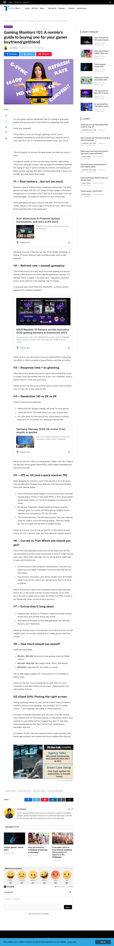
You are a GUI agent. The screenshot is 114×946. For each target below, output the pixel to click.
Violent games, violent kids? (14, 848)
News (42, 8)
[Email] (6, 138)
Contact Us (17, 2)
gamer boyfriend (24, 791)
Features (8, 26)
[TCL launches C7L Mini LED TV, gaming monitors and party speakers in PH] (86, 94)
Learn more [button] (71, 942)
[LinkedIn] (6, 127)
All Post (35, 8)
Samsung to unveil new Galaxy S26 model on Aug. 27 (101, 79)
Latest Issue (81, 8)
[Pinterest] (6, 132)
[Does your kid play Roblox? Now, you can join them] (86, 54)
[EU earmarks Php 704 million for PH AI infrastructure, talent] (86, 107)
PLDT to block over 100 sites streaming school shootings (101, 39)
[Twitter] (6, 121)
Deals (11, 2)
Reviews (62, 8)
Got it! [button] (103, 942)
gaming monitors (39, 791)
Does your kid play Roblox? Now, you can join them (101, 52)
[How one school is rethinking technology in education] (38, 838)
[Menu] (4, 2)
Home (27, 8)
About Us (26, 2)
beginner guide (10, 791)
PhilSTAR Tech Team (89, 130)
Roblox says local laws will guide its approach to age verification (94, 152)
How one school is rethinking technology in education (37, 849)
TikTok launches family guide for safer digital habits (93, 166)
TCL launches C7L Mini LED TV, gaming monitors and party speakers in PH (102, 92)
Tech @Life (52, 8)
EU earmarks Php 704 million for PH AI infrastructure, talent (102, 105)
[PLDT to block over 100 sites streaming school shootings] (86, 40)
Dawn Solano (86, 156)
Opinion (71, 8)
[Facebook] (6, 115)
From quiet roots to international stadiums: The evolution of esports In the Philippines (62, 852)
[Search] (110, 2)
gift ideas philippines (55, 791)
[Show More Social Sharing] (54, 54)
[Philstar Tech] (11, 8)
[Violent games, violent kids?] (14, 838)
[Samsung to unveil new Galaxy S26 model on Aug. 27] (86, 80)
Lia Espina (14, 48)
